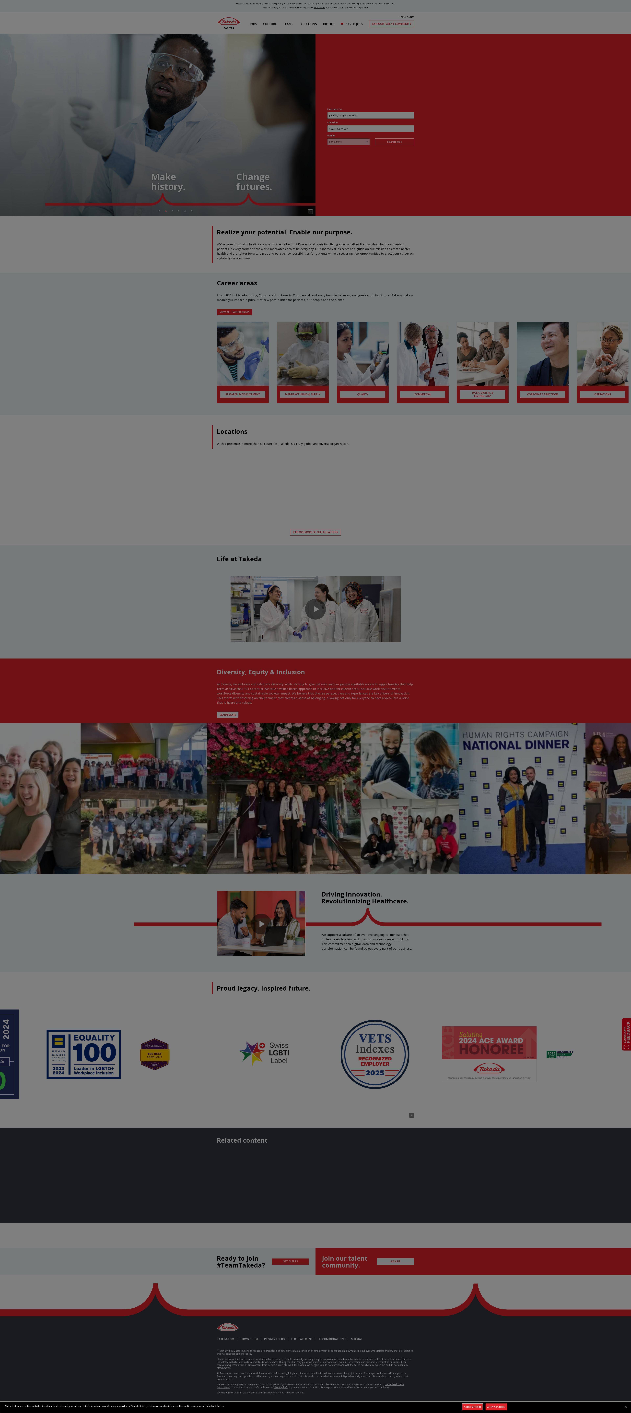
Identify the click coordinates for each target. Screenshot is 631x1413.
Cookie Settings (472, 1406)
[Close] (625, 1406)
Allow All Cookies (496, 1406)
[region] (315, 1407)
